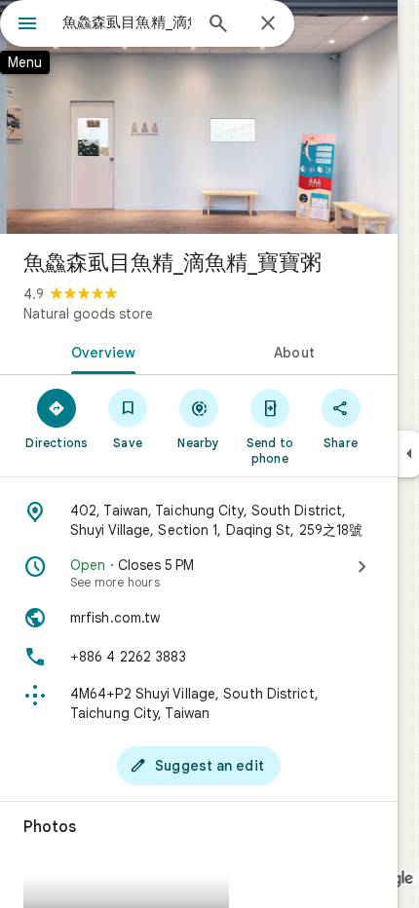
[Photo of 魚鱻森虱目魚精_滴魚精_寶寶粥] (199, 117)
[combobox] (126, 22)
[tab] (99, 350)
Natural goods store (88, 313)
